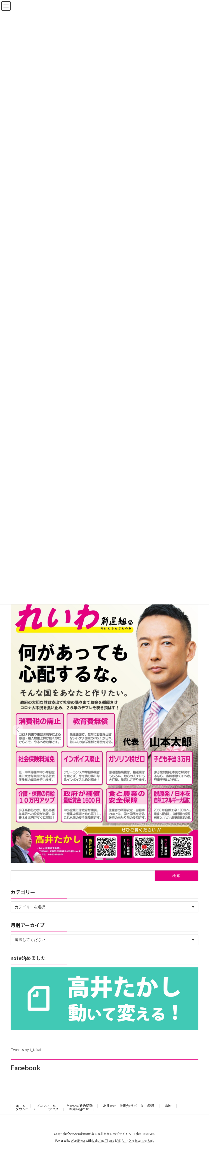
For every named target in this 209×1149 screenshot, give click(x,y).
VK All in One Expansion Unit (135, 1140)
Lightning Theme (103, 1140)
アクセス (52, 1109)
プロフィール (46, 1106)
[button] (191, 730)
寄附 (168, 1106)
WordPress (78, 1140)
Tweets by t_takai (26, 1049)
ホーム (21, 1106)
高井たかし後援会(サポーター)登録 (128, 1106)
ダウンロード (25, 1109)
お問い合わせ (79, 1109)
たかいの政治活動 (79, 1106)
